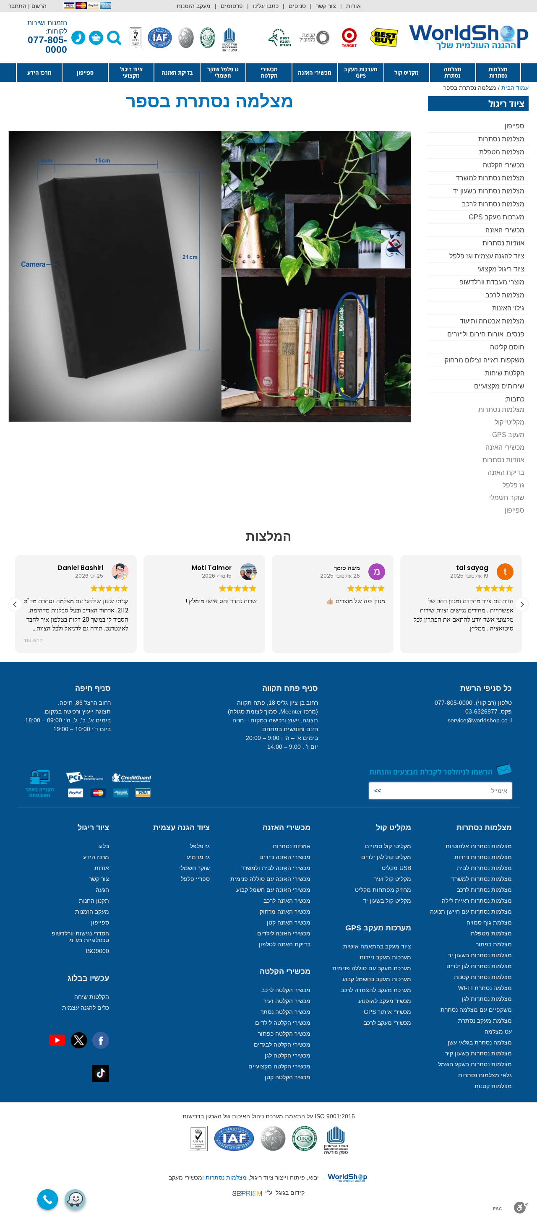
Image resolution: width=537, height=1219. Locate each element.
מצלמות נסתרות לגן (487, 998)
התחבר (17, 6)
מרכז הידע (39, 72)
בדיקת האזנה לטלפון (284, 944)
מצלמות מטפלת (501, 152)
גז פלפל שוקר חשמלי (223, 72)
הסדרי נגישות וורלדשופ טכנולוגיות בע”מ (80, 936)
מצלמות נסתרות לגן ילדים (479, 966)
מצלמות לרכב (504, 295)
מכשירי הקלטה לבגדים (282, 1044)
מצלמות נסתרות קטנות (483, 977)
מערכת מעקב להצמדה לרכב (376, 990)
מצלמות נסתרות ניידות (483, 857)
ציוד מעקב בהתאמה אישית (377, 946)
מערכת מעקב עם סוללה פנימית (371, 968)
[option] (372, 37)
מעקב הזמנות (194, 6)
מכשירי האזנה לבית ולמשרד (275, 868)
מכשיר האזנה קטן (288, 922)
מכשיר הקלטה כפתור (284, 1033)
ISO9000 (97, 951)
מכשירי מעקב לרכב (387, 1022)
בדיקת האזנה (177, 72)
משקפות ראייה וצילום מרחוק (484, 360)
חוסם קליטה (507, 347)
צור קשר (326, 6)
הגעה (102, 889)
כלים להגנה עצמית (85, 1007)
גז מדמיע (198, 857)
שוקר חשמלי (506, 497)
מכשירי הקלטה (269, 72)
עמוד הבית (515, 87)
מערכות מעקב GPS (361, 72)
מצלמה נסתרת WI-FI (485, 988)
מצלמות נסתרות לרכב (493, 204)
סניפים (297, 6)
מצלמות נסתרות (498, 72)
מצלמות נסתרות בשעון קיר (478, 1053)
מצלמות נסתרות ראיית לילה (477, 900)
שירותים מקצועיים (499, 386)
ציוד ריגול (93, 827)
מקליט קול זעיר (392, 878)
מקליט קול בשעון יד (387, 900)
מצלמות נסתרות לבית (484, 868)
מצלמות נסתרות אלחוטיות (479, 846)
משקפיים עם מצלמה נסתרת (476, 1009)
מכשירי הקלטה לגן (287, 1055)
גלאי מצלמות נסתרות (485, 1075)
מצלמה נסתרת (452, 72)
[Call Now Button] (47, 1199)
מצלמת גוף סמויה (489, 922)
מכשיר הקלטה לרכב (285, 990)
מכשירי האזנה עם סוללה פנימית (270, 878)
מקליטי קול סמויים (388, 846)
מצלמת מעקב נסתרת (485, 1020)
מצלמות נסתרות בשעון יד (488, 191)
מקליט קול (406, 72)
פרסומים (232, 6)
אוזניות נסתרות (503, 243)
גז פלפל (513, 485)
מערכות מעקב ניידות (385, 957)
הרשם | (37, 6)
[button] (522, 604)
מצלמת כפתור (494, 944)
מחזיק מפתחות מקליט (383, 889)
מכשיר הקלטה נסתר (285, 1011)
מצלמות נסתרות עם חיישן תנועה (471, 911)
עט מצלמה (498, 1031)
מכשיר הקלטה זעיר (286, 1001)
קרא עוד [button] (33, 640)
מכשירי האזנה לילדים (283, 933)
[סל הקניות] (96, 38)
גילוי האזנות (508, 308)
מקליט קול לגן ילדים (386, 857)
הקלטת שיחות (504, 373)
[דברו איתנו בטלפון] (78, 38)
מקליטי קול (509, 422)
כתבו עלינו (266, 6)
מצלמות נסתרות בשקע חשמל (475, 1064)
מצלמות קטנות (493, 1086)
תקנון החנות (94, 900)
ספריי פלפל (195, 878)
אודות (353, 6)
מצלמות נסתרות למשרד (490, 178)
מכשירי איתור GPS (387, 1011)
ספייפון (85, 72)
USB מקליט (396, 868)
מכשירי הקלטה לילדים (282, 1022)
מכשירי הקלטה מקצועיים (279, 1066)
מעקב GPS (508, 434)
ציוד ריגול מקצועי (131, 72)
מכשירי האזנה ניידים (284, 857)
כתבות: (514, 399)
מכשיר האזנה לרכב (286, 900)
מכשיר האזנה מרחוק (285, 911)
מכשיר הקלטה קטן (287, 1077)
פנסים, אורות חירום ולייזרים (485, 334)
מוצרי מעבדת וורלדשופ (491, 282)
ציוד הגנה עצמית (181, 827)
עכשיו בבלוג (88, 978)
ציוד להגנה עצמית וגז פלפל (486, 256)
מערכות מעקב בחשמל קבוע (376, 979)
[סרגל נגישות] (521, 1208)
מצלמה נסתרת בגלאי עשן (480, 1042)
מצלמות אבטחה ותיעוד (492, 321)
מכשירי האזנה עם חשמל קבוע (273, 889)
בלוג (104, 846)
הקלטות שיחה (91, 996)
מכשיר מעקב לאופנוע (384, 1001)
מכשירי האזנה (314, 72)
